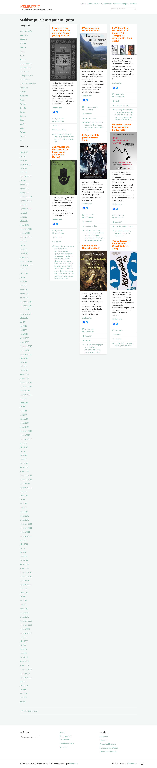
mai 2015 (23, 362)
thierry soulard (62, 139)
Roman (93, 127)
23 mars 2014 (89, 329)
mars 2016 (24, 334)
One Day (128, 343)
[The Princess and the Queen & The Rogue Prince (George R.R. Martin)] (63, 179)
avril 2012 (23, 508)
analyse (61, 134)
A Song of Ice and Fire (61, 246)
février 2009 (24, 661)
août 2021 (23, 205)
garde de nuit (65, 137)
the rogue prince (65, 276)
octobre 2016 (25, 310)
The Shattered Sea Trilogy (123, 120)
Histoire (23, 59)
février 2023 (24, 185)
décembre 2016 (26, 302)
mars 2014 (24, 419)
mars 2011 (24, 560)
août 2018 (23, 241)
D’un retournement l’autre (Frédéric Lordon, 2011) (121, 127)
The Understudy (126, 346)
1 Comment (89, 109)
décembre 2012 (26, 475)
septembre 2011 (26, 536)
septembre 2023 (26, 177)
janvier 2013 (24, 471)
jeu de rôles (99, 122)
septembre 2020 (26, 209)
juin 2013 (23, 451)
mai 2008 (23, 694)
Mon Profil (133, 4)
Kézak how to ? (93, 4)
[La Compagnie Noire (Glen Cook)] (93, 271)
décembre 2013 (26, 431)
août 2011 (23, 540)
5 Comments (59, 233)
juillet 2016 (24, 318)
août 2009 (23, 637)
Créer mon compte (120, 4)
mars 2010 (24, 609)
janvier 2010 (24, 617)
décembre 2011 (26, 524)
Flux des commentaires (109, 748)
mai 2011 (23, 552)
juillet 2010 (24, 593)
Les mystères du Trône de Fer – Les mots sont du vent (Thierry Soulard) (61, 32)
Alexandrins (119, 231)
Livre (72, 137)
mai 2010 (23, 601)
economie (126, 231)
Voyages (23, 136)
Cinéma (23, 43)
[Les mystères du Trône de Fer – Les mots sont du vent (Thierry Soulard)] (63, 59)
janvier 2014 (24, 427)
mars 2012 (24, 512)
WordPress (73, 764)
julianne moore (90, 238)
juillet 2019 (24, 221)
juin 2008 (23, 690)
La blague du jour (26, 76)
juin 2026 (23, 156)
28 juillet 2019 (59, 119)
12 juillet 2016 (119, 215)
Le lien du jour (25, 80)
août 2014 (23, 399)
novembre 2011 (26, 528)
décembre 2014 (26, 383)
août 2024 (23, 172)
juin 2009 (23, 645)
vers (122, 236)
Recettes (23, 108)
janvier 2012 (24, 520)
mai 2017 (23, 282)
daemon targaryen (66, 254)
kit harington (99, 238)
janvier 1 (23, 702)
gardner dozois (66, 261)
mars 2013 (24, 463)
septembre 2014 (26, 395)
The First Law (119, 117)
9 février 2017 (119, 94)
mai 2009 (23, 649)
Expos (22, 51)
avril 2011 (23, 556)
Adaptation (88, 230)
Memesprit (24, 88)
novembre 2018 (26, 229)
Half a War (126, 110)
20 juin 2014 (58, 231)
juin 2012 (23, 500)
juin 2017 (23, 278)
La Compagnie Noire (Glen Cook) (91, 246)
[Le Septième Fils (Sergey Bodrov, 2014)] (93, 161)
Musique (23, 92)
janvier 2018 (24, 257)
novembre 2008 (26, 669)
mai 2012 (23, 504)
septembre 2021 (26, 201)
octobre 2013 (25, 435)
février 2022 (24, 189)
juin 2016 (23, 322)
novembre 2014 (26, 387)
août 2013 (23, 443)
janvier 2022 (24, 193)
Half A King (118, 110)
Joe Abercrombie (127, 112)
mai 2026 (23, 160)
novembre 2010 (26, 576)
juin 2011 (23, 548)
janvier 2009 (24, 665)
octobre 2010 (25, 581)
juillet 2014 (24, 403)
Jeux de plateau (26, 68)
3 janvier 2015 (89, 215)
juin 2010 (23, 597)
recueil (56, 271)
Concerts (23, 47)
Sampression (132, 764)
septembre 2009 (26, 633)
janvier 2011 (24, 568)
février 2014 (24, 423)
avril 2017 (23, 286)
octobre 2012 (25, 484)
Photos (22, 104)
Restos (22, 112)
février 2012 (24, 516)
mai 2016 (23, 326)
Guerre (87, 352)
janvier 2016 (24, 342)
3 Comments (59, 121)
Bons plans (24, 35)
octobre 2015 (25, 350)
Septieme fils (89, 240)
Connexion (104, 740)
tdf (55, 139)
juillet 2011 (24, 544)
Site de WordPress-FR (108, 752)
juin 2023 (23, 181)
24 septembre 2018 (91, 107)
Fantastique (95, 233)
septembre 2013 (26, 439)
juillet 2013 (24, 447)
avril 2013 (23, 459)
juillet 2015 (24, 358)
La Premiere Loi (120, 115)
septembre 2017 (26, 265)
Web (21, 140)
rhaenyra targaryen (66, 271)
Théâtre (23, 132)
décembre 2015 (26, 346)
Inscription (104, 737)
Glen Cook (96, 350)
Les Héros (129, 115)
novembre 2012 (26, 480)
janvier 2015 (24, 379)
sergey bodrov (99, 240)
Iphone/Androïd (26, 64)
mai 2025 (23, 168)
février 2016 (24, 338)
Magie (92, 352)
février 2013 (24, 467)
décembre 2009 (26, 621)
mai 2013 (23, 455)
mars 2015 (24, 370)
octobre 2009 (25, 629)
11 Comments (120, 97)
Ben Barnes (97, 230)
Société (23, 124)
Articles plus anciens (29, 711)
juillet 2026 (24, 152)
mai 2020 (23, 213)
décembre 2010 (26, 572)
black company (90, 345)
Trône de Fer (63, 279)
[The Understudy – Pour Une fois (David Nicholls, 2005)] (123, 272)
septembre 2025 (26, 164)
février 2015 (24, 374)
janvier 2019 (24, 225)
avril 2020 (23, 217)
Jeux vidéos (24, 72)
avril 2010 (23, 605)
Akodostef (57, 125)
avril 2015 (23, 366)
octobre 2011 (25, 532)
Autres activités (26, 31)
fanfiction (88, 122)
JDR (93, 122)
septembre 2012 (26, 488)
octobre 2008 (25, 673)
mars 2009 (24, 657)
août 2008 (23, 682)
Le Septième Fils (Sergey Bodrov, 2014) (90, 138)
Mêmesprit (30, 6)
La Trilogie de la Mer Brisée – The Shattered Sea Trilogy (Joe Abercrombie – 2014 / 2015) (122, 34)
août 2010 (23, 589)
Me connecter (106, 4)
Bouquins (23, 39)
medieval (98, 352)
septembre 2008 (26, 678)
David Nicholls (119, 343)
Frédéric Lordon (120, 233)
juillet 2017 (24, 273)
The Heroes (128, 117)
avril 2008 (23, 698)
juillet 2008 (24, 686)
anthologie (58, 251)
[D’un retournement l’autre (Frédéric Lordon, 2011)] (123, 151)
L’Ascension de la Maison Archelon (91, 29)
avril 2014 (23, 415)
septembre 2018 (26, 237)
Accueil (83, 4)
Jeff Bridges (95, 235)
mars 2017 (24, 290)
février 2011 (24, 564)
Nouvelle (70, 268)
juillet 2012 (24, 496)
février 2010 (24, 613)
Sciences (23, 116)
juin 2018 (23, 245)
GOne (22, 55)
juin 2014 (23, 407)
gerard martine (67, 266)
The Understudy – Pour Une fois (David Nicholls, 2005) (121, 245)
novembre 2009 (26, 625)
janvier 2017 (24, 298)
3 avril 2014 (118, 330)
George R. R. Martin (60, 264)
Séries (22, 120)
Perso (22, 100)
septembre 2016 (26, 314)
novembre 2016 (26, 306)
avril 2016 (23, 330)
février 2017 (24, 294)
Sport (22, 128)
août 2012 (23, 492)
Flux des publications (108, 744)
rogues (56, 273)
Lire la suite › (57, 107)
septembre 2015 (26, 354)
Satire (128, 233)
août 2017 (23, 269)
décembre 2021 (26, 197)
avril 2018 (23, 249)
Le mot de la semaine (28, 84)
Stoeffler (117, 101)
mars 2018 (24, 253)
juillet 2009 (24, 641)
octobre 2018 (25, 233)
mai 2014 (23, 411)
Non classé (24, 96)
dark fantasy (93, 347)
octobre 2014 (25, 391)
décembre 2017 (26, 261)
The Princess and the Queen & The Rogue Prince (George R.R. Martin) (60, 151)
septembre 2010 (26, 585)
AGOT (56, 134)
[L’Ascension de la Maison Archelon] (93, 51)
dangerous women (60, 256)
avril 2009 (23, 653)
